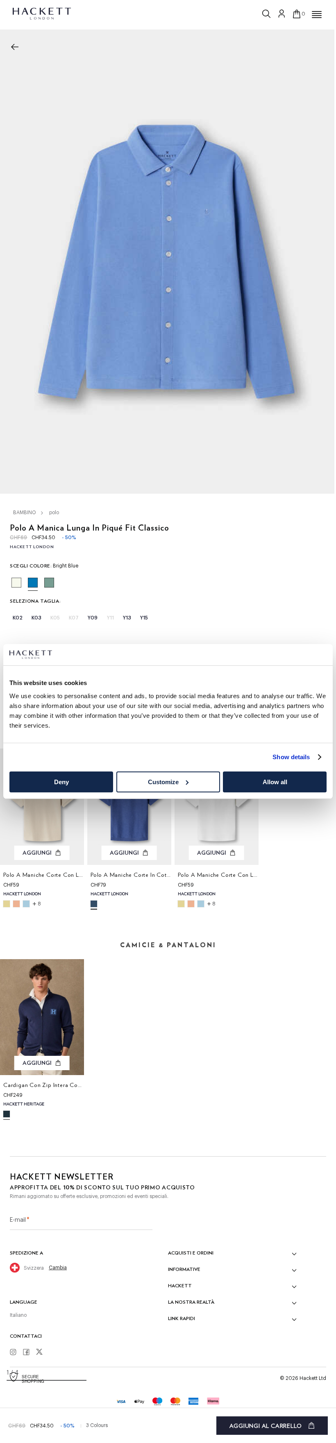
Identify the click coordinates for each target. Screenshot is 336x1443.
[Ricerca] (267, 12)
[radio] (16, 582)
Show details (291, 756)
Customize (163, 781)
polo (54, 512)
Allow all (275, 781)
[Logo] (42, 13)
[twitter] (42, 1352)
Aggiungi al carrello (265, 1426)
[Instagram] (16, 1352)
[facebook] (29, 1352)
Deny (61, 781)
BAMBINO (24, 512)
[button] (316, 15)
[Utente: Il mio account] (282, 13)
